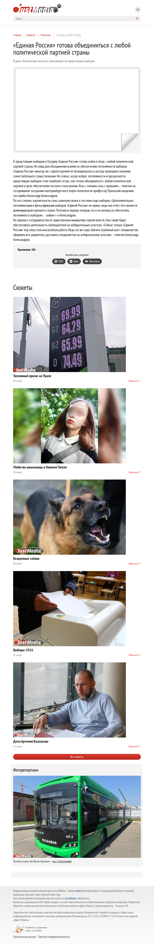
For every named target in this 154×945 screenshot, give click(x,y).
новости (79, 891)
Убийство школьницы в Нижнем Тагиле (40, 467)
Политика (46, 34)
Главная (17, 34)
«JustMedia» (71, 898)
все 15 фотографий (62, 861)
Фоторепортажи (25, 770)
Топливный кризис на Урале (32, 376)
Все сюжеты (76, 757)
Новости (30, 34)
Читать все (133, 381)
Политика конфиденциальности (54, 936)
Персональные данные (24, 936)
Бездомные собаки (26, 558)
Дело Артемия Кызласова (30, 741)
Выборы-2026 (23, 650)
